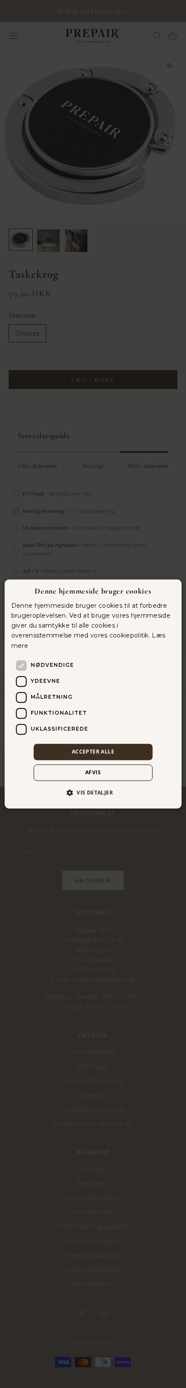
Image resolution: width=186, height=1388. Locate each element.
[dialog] (93, 693)
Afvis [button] (93, 772)
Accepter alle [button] (93, 751)
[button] (93, 793)
